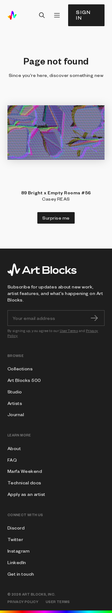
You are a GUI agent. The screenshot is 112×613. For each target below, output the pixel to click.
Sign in (83, 15)
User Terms (69, 331)
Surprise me (55, 218)
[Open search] (42, 15)
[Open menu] (57, 15)
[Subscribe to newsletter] (94, 318)
